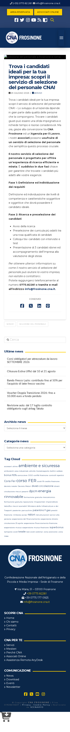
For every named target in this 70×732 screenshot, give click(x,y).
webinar (39, 532)
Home (10, 618)
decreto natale (10, 486)
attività (32, 471)
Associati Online (16, 656)
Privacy (10, 629)
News (9, 675)
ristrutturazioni (42, 515)
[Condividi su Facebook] (22, 306)
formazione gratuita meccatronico (39, 497)
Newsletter (13, 687)
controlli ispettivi (56, 475)
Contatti (11, 625)
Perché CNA (14, 652)
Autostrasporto (42, 471)
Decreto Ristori (24, 486)
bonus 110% (10, 475)
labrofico (8, 506)
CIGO (30, 475)
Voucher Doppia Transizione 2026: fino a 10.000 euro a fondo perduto (31, 395)
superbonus (56, 527)
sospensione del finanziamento (26, 519)
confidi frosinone (41, 475)
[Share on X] (31, 306)
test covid (30, 532)
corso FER (26, 480)
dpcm (33, 491)
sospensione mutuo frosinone (35, 527)
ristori (31, 514)
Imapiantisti (39, 502)
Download (12, 679)
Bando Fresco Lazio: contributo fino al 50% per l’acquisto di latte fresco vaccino (34, 382)
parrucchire (27, 510)
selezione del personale (32, 324)
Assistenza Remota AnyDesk (24, 660)
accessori (8, 466)
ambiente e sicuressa (39, 465)
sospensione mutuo (13, 527)
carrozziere (22, 475)
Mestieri (11, 648)
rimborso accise (20, 515)
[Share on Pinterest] (48, 306)
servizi (10, 324)
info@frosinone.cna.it (48, 3)
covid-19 (40, 481)
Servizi (38, 93)
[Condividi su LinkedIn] (39, 306)
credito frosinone (52, 481)
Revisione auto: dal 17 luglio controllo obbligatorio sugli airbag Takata (29, 407)
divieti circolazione (42, 486)
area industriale (22, 471)
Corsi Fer (10, 481)
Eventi (10, 683)
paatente (17, 510)
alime (15, 466)
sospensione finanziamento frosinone (40, 523)
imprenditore (52, 502)
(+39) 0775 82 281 (22, 3)
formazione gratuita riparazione (18, 502)
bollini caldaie (56, 471)
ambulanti (9, 471)
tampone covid (11, 532)
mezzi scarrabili (20, 506)
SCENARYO (36, 707)
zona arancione (51, 532)
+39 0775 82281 (37, 593)
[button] (52, 20)
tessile (22, 531)
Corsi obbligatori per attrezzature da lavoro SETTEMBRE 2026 (32, 361)
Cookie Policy (42, 705)
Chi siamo (12, 621)
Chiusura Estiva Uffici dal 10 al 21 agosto (31, 371)
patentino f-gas (41, 510)
